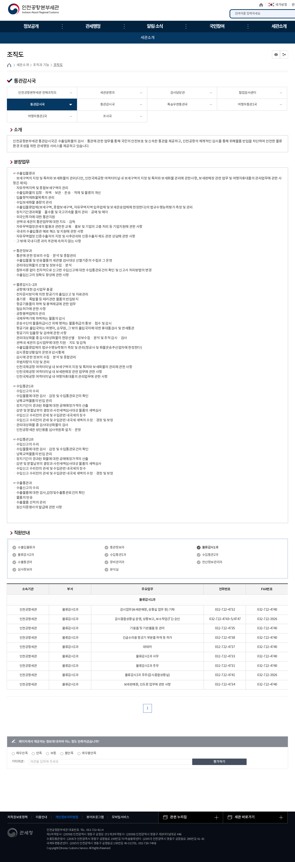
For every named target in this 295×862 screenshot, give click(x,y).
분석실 (114, 570)
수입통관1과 (118, 555)
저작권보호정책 (17, 817)
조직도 (58, 65)
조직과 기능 (41, 65)
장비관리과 (117, 562)
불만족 (69, 753)
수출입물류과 (26, 547)
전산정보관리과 (212, 562)
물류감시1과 (210, 547)
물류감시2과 (26, 555)
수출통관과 (25, 562)
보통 (53, 753)
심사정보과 (25, 570)
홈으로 (261, 4)
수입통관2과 (210, 555)
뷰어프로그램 (95, 817)
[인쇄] (276, 54)
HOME (9, 65)
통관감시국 (37, 104)
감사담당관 (177, 93)
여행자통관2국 (37, 116)
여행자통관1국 (247, 104)
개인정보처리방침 (66, 817)
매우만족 (22, 753)
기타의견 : (18, 761)
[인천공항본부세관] (35, 10)
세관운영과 (107, 93)
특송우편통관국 (177, 104)
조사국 (107, 116)
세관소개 (22, 65)
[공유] (284, 54)
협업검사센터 (247, 93)
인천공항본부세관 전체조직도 (37, 93)
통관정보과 (117, 547)
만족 (39, 753)
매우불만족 (89, 753)
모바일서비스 (120, 817)
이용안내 (41, 817)
